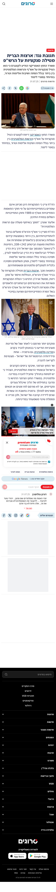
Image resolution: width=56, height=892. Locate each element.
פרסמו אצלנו (44, 869)
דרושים (28, 690)
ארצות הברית (31, 270)
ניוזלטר (28, 705)
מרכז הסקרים (28, 686)
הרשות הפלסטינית (22, 139)
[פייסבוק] (3, 515)
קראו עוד (13, 431)
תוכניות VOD (28, 695)
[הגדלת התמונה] (51, 302)
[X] (15, 88)
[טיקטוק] (21, 515)
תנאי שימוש (12, 869)
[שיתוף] (3, 88)
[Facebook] (9, 88)
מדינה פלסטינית (43, 352)
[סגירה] (7, 443)
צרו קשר (32, 869)
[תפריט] (51, 3)
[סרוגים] (28, 841)
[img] (28, 317)
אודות (23, 873)
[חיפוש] (3, 3)
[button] (52, 405)
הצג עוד (29, 508)
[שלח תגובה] (4, 487)
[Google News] (27, 515)
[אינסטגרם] (15, 515)
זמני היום (23, 869)
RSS (16, 873)
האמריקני (35, 134)
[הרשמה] (8, 457)
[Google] (27, 88)
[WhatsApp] (21, 88)
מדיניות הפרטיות (35, 873)
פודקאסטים (28, 700)
